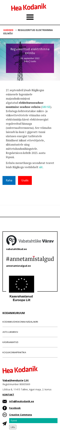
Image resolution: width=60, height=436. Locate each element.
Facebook (15, 408)
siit (41, 167)
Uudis (33, 61)
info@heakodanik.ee (21, 401)
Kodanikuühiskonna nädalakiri (20, 321)
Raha (26, 61)
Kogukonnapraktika (14, 352)
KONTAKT (8, 394)
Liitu (12, 427)
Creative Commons (20, 414)
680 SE (46, 107)
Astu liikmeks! (10, 331)
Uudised (8, 30)
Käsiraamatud (10, 342)
